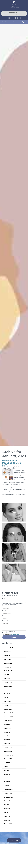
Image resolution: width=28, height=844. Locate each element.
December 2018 (8, 713)
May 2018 (6, 736)
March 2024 (7, 678)
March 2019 (7, 701)
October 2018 (8, 720)
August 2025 (7, 651)
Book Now (14, 840)
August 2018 (7, 728)
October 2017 (8, 759)
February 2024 (8, 682)
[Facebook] (9, 18)
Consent (4, 633)
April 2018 (7, 739)
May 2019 (6, 697)
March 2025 (7, 659)
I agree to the (11, 634)
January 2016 (8, 824)
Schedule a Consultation (14, 13)
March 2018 (7, 743)
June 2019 (7, 693)
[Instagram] (17, 18)
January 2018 (8, 751)
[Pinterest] (15, 18)
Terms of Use (15, 634)
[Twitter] (20, 18)
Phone (4, 616)
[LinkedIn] (13, 18)
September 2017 (8, 762)
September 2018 (8, 724)
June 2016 (7, 808)
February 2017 (8, 785)
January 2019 (8, 709)
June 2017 (7, 774)
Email (4, 611)
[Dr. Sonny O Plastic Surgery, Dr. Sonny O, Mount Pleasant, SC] (14, 4)
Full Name (5, 606)
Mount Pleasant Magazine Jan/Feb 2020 (11, 462)
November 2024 (8, 667)
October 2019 (8, 690)
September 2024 (8, 671)
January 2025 (8, 663)
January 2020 (8, 686)
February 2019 (8, 705)
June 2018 (7, 732)
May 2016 (6, 812)
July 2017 (6, 770)
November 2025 (8, 648)
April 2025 (7, 655)
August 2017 (7, 766)
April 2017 (7, 781)
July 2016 (6, 804)
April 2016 (7, 816)
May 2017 (6, 778)
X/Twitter (4, 598)
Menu (5, 22)
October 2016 (8, 793)
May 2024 (6, 674)
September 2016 (8, 797)
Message (5, 621)
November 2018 (8, 716)
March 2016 (7, 820)
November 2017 (8, 755)
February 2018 (8, 747)
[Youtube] (11, 18)
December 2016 (8, 789)
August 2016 (7, 801)
